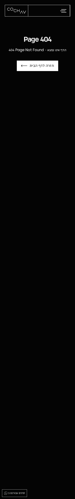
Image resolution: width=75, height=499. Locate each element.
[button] (64, 10)
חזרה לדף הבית (42, 65)
